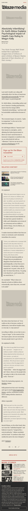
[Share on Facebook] (9, 447)
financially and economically (10, 96)
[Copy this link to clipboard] (18, 447)
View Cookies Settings (14, 508)
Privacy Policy (17, 159)
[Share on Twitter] (12, 447)
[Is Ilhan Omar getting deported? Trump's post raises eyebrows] (5, 179)
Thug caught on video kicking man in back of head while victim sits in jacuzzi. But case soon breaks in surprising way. (19, 466)
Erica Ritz (5, 41)
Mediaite (4, 383)
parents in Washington (8, 144)
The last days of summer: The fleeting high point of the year (18, 172)
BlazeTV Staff (16, 475)
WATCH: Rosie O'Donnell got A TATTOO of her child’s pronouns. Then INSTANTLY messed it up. (19, 472)
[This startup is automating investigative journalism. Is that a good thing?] (5, 184)
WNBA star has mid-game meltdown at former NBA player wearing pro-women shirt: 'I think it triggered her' (19, 479)
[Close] (26, 483)
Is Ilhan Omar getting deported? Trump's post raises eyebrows (17, 178)
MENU (24, 2)
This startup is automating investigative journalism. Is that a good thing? (17, 183)
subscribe (4, 2)
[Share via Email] (15, 447)
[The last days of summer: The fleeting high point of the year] (5, 173)
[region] (14, 496)
